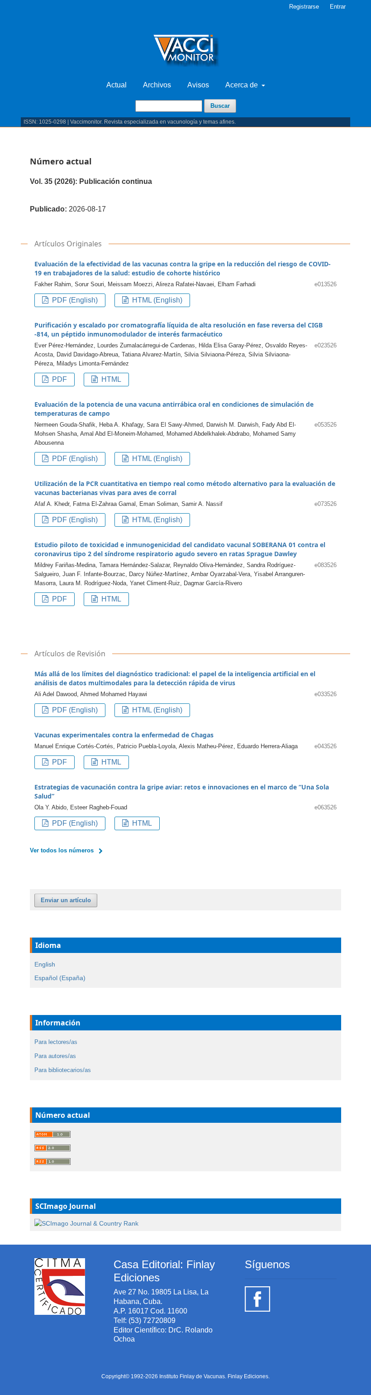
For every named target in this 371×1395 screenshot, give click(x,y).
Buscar (220, 105)
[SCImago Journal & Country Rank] (86, 1223)
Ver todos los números (62, 850)
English (44, 964)
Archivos (157, 85)
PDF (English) (74, 300)
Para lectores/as (55, 1042)
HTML (110, 379)
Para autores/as (55, 1056)
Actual (116, 85)
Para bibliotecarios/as (62, 1070)
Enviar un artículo (66, 900)
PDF (58, 379)
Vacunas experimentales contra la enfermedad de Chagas (124, 735)
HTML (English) (156, 300)
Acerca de (242, 85)
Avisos (198, 85)
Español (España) (60, 977)
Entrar (338, 6)
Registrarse (304, 6)
